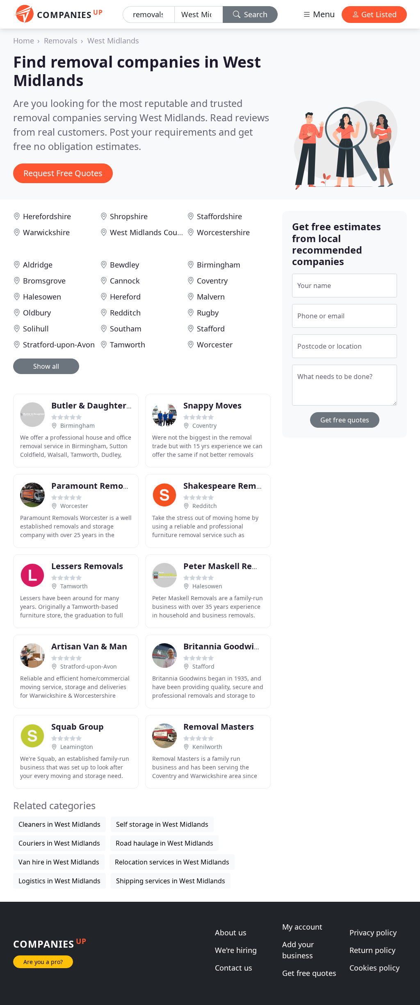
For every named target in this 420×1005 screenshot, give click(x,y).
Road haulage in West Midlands (164, 843)
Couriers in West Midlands (59, 843)
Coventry (212, 281)
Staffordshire (219, 216)
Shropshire (129, 216)
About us (231, 932)
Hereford (125, 297)
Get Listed (378, 14)
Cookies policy (374, 968)
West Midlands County (149, 232)
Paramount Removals (95, 485)
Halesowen (42, 297)
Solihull (36, 328)
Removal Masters (218, 726)
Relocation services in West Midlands (172, 862)
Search (254, 14)
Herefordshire (47, 216)
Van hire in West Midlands (58, 862)
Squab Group (77, 726)
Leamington (76, 747)
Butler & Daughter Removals (109, 405)
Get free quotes (344, 419)
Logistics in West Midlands (59, 880)
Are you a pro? (43, 962)
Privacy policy (373, 932)
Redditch (125, 313)
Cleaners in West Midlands (59, 824)
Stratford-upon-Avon (59, 344)
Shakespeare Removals (230, 485)
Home (23, 40)
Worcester (215, 344)
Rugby (208, 313)
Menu (323, 14)
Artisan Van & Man (89, 646)
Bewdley (124, 265)
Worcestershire (223, 232)
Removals (61, 40)
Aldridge (37, 265)
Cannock (125, 281)
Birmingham (218, 265)
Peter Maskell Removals (232, 566)
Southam (126, 328)
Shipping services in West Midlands (170, 880)
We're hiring (236, 950)
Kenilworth (207, 747)
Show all (46, 366)
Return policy (372, 950)
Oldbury (37, 313)
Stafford (211, 328)
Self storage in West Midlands (162, 824)
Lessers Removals (87, 566)
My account (302, 927)
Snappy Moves (212, 405)
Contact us (233, 968)
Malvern (211, 297)
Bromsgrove (44, 281)
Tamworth (127, 344)
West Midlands (113, 40)
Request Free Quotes (63, 173)
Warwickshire (46, 232)
